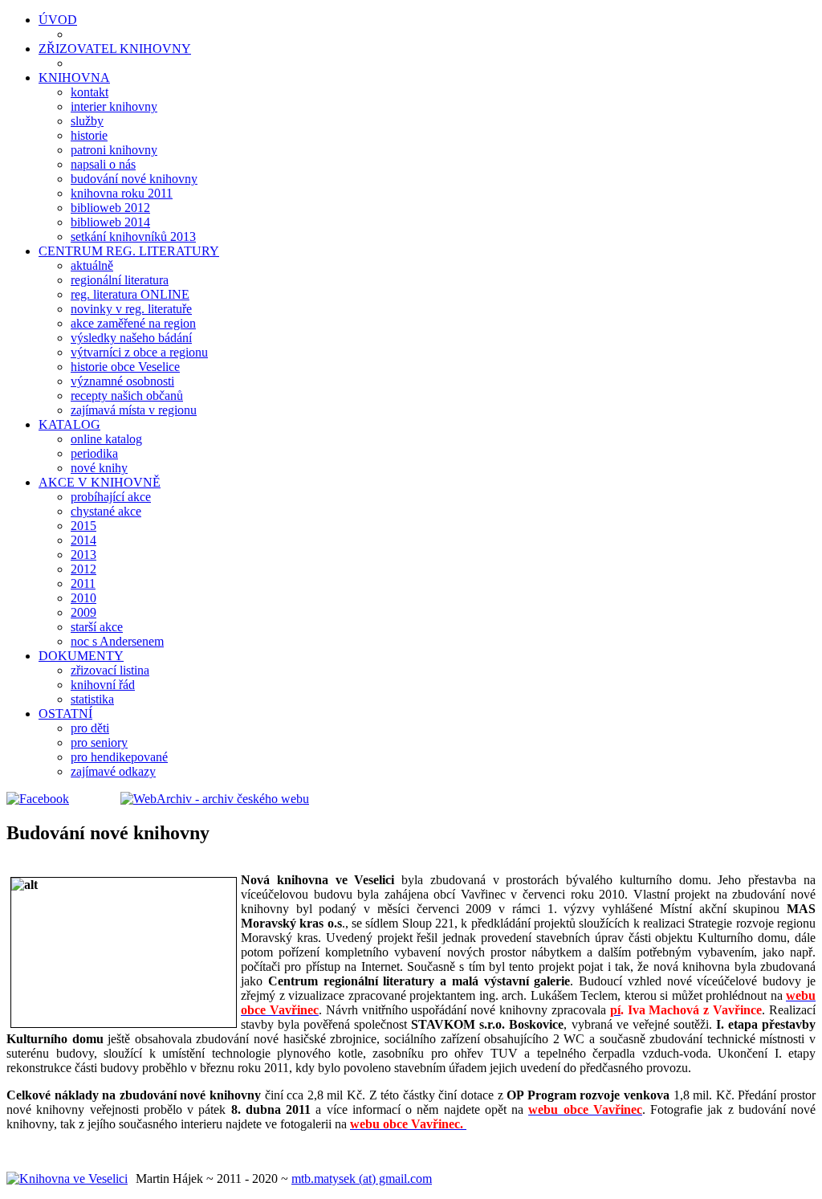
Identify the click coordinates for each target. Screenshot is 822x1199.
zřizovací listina (110, 670)
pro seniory (99, 742)
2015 (83, 525)
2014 (83, 540)
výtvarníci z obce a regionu (139, 352)
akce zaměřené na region (133, 323)
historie (89, 135)
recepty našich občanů (127, 395)
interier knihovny (114, 106)
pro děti (90, 728)
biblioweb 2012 (110, 207)
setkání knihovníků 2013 (133, 236)
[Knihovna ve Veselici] (67, 1178)
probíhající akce (111, 497)
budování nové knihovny (134, 179)
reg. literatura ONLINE (130, 294)
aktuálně (92, 265)
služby (87, 121)
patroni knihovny (114, 150)
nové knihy (99, 468)
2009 (83, 612)
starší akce (97, 627)
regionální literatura (120, 280)
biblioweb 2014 (110, 222)
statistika (92, 699)
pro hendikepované (119, 757)
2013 (83, 554)
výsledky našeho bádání (131, 338)
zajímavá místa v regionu (134, 410)
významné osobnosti (122, 381)
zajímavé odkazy (113, 771)
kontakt (89, 92)
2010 (83, 598)
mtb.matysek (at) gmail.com (361, 1178)
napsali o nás (103, 164)
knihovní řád (103, 684)
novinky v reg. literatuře (131, 309)
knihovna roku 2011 (122, 193)
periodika (94, 453)
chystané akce (106, 511)
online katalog (106, 439)
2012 (83, 569)
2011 (83, 583)
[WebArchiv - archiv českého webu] (190, 798)
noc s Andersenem (117, 641)
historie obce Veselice (125, 366)
